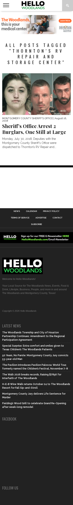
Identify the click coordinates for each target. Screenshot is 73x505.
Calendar (31, 211)
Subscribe (36, 224)
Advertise (40, 218)
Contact (57, 218)
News (17, 211)
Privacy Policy (51, 211)
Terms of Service (20, 218)
